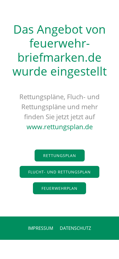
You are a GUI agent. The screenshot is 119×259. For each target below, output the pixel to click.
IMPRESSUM (40, 228)
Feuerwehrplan (59, 188)
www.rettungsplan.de (60, 126)
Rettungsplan (59, 155)
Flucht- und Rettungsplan (59, 172)
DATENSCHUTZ (75, 228)
